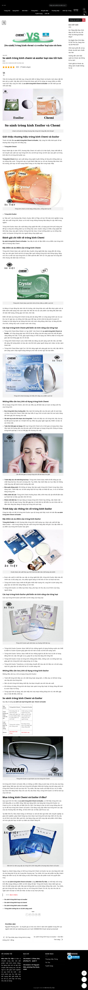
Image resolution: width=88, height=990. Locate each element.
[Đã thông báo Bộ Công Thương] (77, 957)
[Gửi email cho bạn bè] (33, 914)
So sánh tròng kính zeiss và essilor (16, 905)
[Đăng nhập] (84, 9)
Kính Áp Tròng (67, 10)
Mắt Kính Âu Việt (41, 882)
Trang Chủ (7, 10)
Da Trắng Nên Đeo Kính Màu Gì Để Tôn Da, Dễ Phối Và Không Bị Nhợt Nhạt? (76, 33)
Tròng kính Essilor (9, 522)
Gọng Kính (15, 10)
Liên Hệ (47, 13)
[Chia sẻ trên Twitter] (30, 914)
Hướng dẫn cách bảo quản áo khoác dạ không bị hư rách (77, 58)
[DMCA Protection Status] (77, 954)
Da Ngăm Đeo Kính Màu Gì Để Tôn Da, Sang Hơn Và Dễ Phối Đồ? (76, 42)
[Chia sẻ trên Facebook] (26, 914)
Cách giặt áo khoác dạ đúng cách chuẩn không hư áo (76, 66)
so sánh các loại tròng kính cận (23, 702)
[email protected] (52, 929)
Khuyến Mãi (44, 10)
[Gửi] (65, 5)
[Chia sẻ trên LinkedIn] (39, 914)
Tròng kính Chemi (9, 159)
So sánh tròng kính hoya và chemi (15, 902)
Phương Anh (20, 63)
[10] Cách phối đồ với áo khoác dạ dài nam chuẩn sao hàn (77, 50)
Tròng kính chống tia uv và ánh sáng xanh (18, 908)
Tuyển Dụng (38, 13)
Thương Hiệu (55, 10)
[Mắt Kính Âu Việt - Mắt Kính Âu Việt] (23, 5)
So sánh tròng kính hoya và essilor (15, 899)
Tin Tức (76, 10)
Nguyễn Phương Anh (11, 927)
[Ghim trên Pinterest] (36, 914)
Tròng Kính (34, 10)
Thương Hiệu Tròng (51, 959)
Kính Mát (25, 10)
